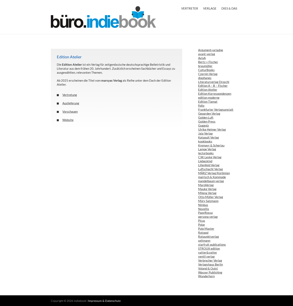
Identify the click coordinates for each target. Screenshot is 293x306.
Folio (201, 105)
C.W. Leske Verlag (209, 157)
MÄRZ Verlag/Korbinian (214, 173)
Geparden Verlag (209, 113)
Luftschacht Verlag (210, 169)
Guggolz (203, 125)
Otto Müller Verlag (210, 197)
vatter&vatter (207, 252)
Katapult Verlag (208, 137)
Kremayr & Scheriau (211, 145)
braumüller (205, 66)
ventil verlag (206, 256)
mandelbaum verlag (211, 181)
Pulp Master (206, 228)
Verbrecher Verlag (210, 260)
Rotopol (203, 232)
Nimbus (203, 205)
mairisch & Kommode (212, 177)
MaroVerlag (206, 185)
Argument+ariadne (210, 50)
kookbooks (205, 141)
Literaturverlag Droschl (213, 82)
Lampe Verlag (207, 149)
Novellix (203, 209)
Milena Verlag (207, 193)
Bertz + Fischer (208, 62)
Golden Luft (205, 117)
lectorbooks (206, 153)
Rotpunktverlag (208, 236)
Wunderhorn (206, 276)
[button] (116, 95)
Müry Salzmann (208, 201)
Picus (201, 220)
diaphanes (204, 78)
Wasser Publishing (210, 272)
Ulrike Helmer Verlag (212, 129)
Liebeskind (205, 161)
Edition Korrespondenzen (214, 93)
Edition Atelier (207, 89)
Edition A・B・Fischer (213, 85)
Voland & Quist (208, 268)
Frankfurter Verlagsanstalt (215, 109)
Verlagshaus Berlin (210, 264)
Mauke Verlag (207, 189)
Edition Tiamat (207, 101)
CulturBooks (206, 70)
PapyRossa (205, 212)
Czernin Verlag (207, 74)
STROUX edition (209, 248)
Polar (201, 224)
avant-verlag (206, 54)
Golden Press (206, 121)
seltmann (204, 240)
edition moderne (208, 97)
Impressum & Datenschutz (104, 300)
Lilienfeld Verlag (208, 165)
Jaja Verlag (205, 133)
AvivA (202, 58)
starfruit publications (212, 244)
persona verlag (208, 216)
